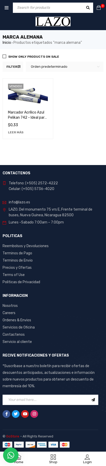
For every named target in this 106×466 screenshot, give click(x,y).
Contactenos (14, 334)
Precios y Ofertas (17, 267)
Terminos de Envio (18, 260)
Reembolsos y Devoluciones (26, 246)
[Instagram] (34, 414)
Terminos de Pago (17, 253)
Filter (11, 66)
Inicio (7, 42)
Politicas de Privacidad (21, 282)
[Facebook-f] (6, 414)
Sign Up (93, 400)
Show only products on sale (33, 56)
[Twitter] (16, 414)
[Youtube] (25, 414)
